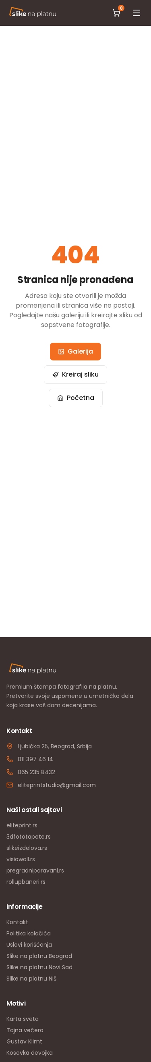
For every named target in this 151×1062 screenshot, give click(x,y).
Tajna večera (24, 1030)
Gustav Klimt (24, 1041)
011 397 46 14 (35, 759)
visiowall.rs (20, 859)
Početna (80, 397)
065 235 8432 (36, 772)
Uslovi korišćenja (29, 945)
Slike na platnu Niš (31, 979)
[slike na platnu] (32, 12)
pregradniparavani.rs (35, 870)
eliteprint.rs (21, 825)
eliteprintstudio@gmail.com (57, 785)
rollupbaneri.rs (26, 882)
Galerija (80, 351)
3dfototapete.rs (28, 837)
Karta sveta (22, 1019)
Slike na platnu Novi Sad (39, 967)
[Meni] (136, 13)
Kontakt (17, 922)
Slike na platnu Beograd (39, 956)
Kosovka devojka (29, 1053)
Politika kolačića (28, 933)
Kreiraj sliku (80, 374)
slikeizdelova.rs (26, 848)
